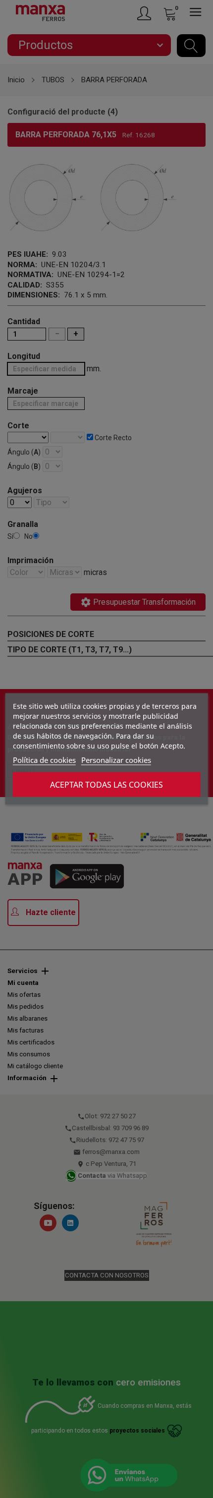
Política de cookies (44, 760)
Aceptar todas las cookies (106, 784)
